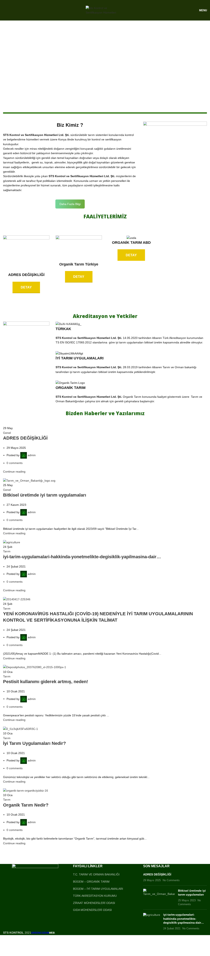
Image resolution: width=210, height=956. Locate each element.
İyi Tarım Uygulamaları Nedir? (34, 743)
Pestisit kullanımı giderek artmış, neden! (45, 681)
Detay (26, 287)
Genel (7, 432)
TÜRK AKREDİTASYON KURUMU (95, 895)
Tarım (6, 551)
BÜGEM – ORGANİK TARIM (91, 881)
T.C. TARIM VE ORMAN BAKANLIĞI (96, 874)
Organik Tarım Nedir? (25, 805)
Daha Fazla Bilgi (70, 204)
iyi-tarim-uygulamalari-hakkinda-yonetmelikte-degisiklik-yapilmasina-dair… (82, 556)
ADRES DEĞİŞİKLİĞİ (25, 438)
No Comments (171, 880)
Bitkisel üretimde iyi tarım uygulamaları (44, 495)
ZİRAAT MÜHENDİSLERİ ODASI (94, 903)
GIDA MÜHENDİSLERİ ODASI (92, 910)
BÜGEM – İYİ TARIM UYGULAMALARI (98, 888)
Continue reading (14, 471)
